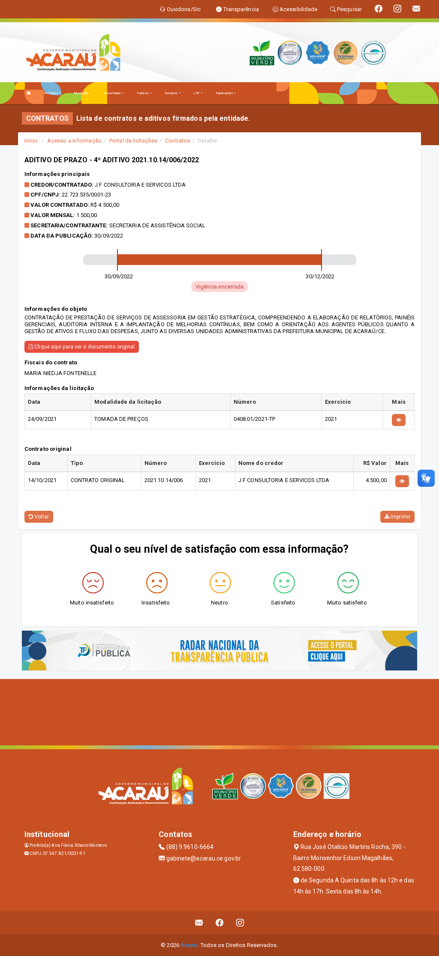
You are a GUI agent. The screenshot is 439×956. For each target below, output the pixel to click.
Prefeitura (51, 93)
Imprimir (399, 517)
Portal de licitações (133, 140)
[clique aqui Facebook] (219, 922)
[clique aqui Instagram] (240, 922)
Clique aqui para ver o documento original (84, 347)
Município (81, 93)
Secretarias (112, 93)
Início (31, 140)
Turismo (143, 93)
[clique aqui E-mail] (199, 922)
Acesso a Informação (74, 140)
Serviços (171, 93)
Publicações (225, 93)
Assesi (189, 945)
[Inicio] (28, 93)
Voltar (41, 517)
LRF (197, 93)
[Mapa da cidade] (219, 711)
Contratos (177, 140)
